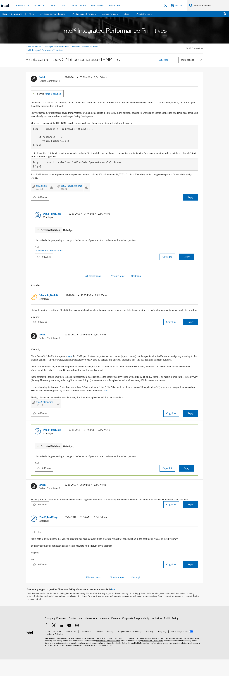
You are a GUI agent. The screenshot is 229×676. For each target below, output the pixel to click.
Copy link (167, 256)
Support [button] (39, 5)
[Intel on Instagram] (77, 642)
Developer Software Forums (59, 46)
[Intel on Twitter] (54, 642)
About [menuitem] (32, 14)
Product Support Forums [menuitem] (88, 14)
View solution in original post (51, 250)
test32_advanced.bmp (75, 185)
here (140, 400)
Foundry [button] (111, 5)
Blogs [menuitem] (133, 14)
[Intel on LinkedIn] (61, 642)
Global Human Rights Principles (134, 659)
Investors (105, 635)
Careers (116, 635)
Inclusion (157, 635)
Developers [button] (75, 5)
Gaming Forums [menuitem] (115, 14)
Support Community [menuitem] (12, 14)
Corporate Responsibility (136, 635)
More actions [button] (188, 59)
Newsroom (91, 635)
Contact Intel (76, 635)
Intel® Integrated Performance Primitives (45, 50)
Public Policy (172, 635)
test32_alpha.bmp (46, 412)
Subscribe (163, 59)
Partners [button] (94, 5)
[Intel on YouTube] (69, 642)
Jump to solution (51, 93)
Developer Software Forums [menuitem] (54, 14)
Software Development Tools (90, 46)
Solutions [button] (56, 5)
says (74, 359)
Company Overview (56, 635)
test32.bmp (42, 185)
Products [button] (22, 5)
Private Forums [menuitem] (151, 14)
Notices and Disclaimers (151, 657)
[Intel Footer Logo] (29, 649)
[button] (197, 78)
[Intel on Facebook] (46, 642)
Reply (190, 197)
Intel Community (34, 46)
